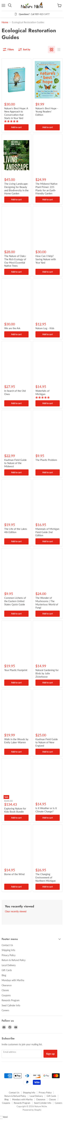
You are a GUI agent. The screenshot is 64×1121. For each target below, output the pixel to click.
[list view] (58, 49)
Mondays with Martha (13, 980)
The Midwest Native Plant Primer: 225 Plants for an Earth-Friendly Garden (46, 188)
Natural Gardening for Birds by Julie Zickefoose (47, 673)
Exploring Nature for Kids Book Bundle (15, 810)
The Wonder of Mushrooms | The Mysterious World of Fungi (46, 602)
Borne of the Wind (14, 874)
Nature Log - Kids (44, 328)
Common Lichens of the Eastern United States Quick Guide (15, 601)
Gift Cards (7, 970)
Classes (5, 990)
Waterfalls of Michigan (42, 392)
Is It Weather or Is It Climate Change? (46, 810)
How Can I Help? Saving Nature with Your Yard (45, 259)
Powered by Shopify (32, 1109)
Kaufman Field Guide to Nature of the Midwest (15, 463)
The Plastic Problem (46, 459)
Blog (4, 975)
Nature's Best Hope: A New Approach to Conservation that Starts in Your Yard (16, 113)
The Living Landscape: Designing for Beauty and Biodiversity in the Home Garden (16, 188)
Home (5, 22)
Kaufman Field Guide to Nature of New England (46, 742)
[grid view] (51, 49)
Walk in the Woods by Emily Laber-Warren (16, 741)
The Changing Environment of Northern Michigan (45, 877)
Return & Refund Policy (13, 960)
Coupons (6, 995)
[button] (11, 121)
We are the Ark (12, 328)
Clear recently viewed (15, 911)
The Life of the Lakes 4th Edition (15, 530)
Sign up (50, 1053)
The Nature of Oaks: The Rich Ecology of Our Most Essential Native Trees (15, 260)
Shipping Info (8, 950)
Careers (5, 1010)
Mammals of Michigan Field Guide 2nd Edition (47, 532)
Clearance (6, 985)
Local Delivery (9, 965)
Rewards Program (11, 1000)
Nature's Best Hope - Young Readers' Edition (46, 111)
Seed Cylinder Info (11, 1005)
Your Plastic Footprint (15, 670)
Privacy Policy (8, 955)
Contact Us (7, 945)
